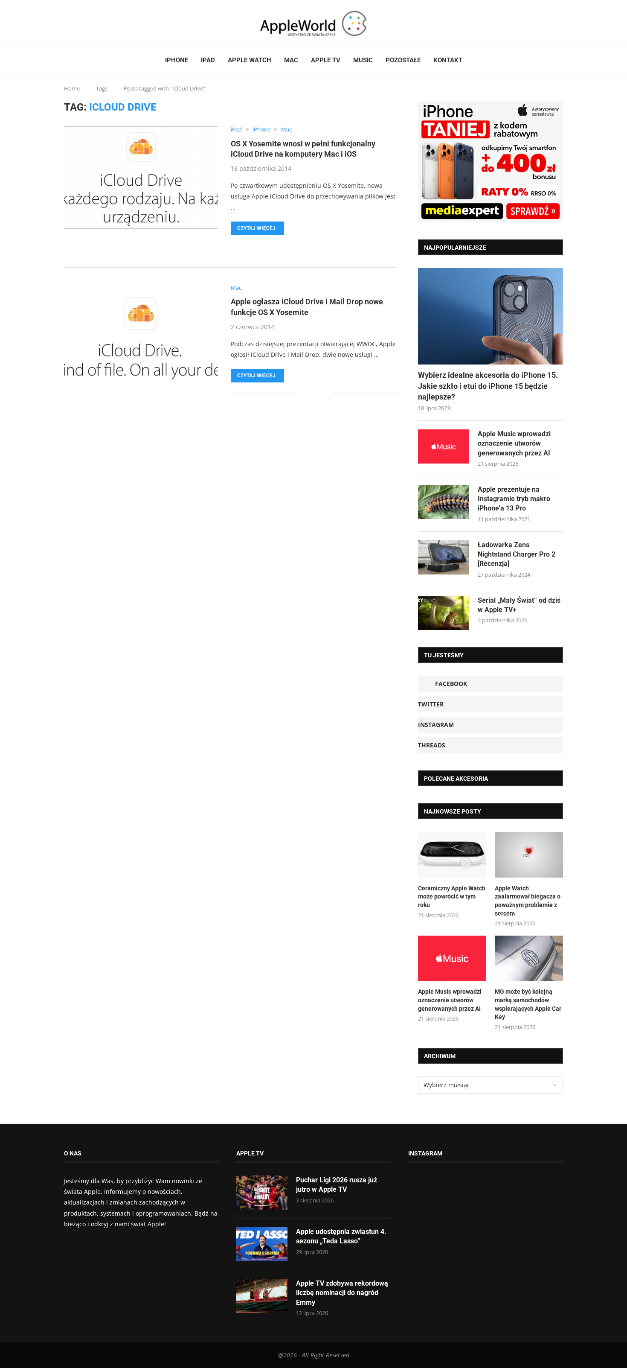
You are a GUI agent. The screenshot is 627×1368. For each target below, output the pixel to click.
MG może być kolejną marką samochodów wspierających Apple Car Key (528, 1004)
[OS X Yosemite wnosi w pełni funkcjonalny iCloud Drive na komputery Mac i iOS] (141, 177)
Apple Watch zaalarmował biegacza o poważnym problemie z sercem (527, 901)
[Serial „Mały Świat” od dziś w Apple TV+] (443, 613)
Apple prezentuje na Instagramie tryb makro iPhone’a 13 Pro (514, 499)
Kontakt (447, 60)
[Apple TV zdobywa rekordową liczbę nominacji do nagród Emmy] (261, 1296)
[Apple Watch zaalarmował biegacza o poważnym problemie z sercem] (529, 855)
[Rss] (90, 23)
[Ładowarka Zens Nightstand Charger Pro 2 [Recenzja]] (443, 557)
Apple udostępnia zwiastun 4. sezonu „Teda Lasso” (341, 1236)
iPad (208, 60)
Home (72, 88)
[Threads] (85, 23)
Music (363, 60)
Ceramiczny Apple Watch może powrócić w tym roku (451, 896)
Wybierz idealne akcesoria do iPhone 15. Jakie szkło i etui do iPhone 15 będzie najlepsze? (488, 385)
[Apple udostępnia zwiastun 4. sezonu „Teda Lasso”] (261, 1244)
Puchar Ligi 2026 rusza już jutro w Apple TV (336, 1184)
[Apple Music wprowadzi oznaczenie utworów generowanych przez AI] (443, 446)
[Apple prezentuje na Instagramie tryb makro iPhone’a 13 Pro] (443, 502)
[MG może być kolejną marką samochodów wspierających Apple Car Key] (529, 958)
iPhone (176, 60)
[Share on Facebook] (308, 246)
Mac (291, 60)
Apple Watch (249, 60)
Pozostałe (403, 60)
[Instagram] (80, 23)
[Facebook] (67, 23)
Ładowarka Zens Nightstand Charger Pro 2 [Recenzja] (516, 554)
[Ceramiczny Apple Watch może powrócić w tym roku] (452, 855)
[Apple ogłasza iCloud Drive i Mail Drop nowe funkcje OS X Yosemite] (141, 336)
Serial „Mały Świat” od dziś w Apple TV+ (519, 605)
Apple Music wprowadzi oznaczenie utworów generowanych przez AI (514, 443)
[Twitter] (75, 23)
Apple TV (325, 60)
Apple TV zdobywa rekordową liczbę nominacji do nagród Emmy (342, 1293)
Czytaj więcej (256, 228)
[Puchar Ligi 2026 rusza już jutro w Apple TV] (261, 1192)
